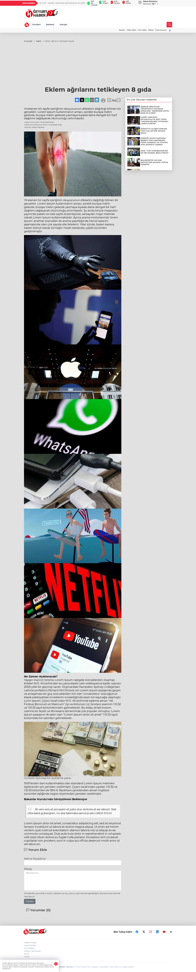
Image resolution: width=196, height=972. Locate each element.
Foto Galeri (142, 30)
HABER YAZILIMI (66, 967)
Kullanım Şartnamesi (32, 951)
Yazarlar (122, 30)
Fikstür (151, 30)
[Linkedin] (157, 932)
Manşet (63, 24)
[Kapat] (56, 964)
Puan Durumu (161, 30)
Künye (26, 954)
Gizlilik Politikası (30, 943)
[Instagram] (150, 932)
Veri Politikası (29, 948)
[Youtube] (164, 932)
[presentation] (83, 3)
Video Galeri (131, 30)
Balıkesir (50, 24)
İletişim (27, 957)
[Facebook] (137, 932)
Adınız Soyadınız (35, 858)
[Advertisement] (98, 65)
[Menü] (170, 30)
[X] (143, 932)
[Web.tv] (171, 932)
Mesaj (28, 868)
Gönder (30, 901)
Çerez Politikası (30, 945)
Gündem (36, 24)
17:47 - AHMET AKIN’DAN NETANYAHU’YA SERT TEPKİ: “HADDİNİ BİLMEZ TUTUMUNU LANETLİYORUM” (62, 3)
